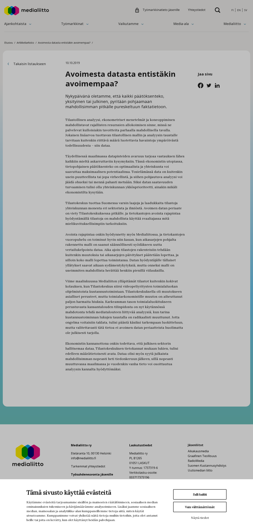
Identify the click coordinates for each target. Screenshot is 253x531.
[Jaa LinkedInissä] (218, 85)
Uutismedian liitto (200, 470)
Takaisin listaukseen (29, 64)
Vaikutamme (128, 23)
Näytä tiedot (200, 518)
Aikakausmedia (198, 451)
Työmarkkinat (72, 23)
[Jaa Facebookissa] (202, 85)
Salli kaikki (200, 494)
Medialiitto (232, 23)
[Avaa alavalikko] (30, 24)
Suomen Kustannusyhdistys (207, 466)
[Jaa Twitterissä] (210, 85)
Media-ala (181, 23)
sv (245, 10)
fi (232, 10)
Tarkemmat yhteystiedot (88, 466)
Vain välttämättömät (200, 507)
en (239, 10)
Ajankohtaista (15, 23)
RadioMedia (196, 461)
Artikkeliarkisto (25, 42)
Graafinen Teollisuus (202, 456)
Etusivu (8, 42)
